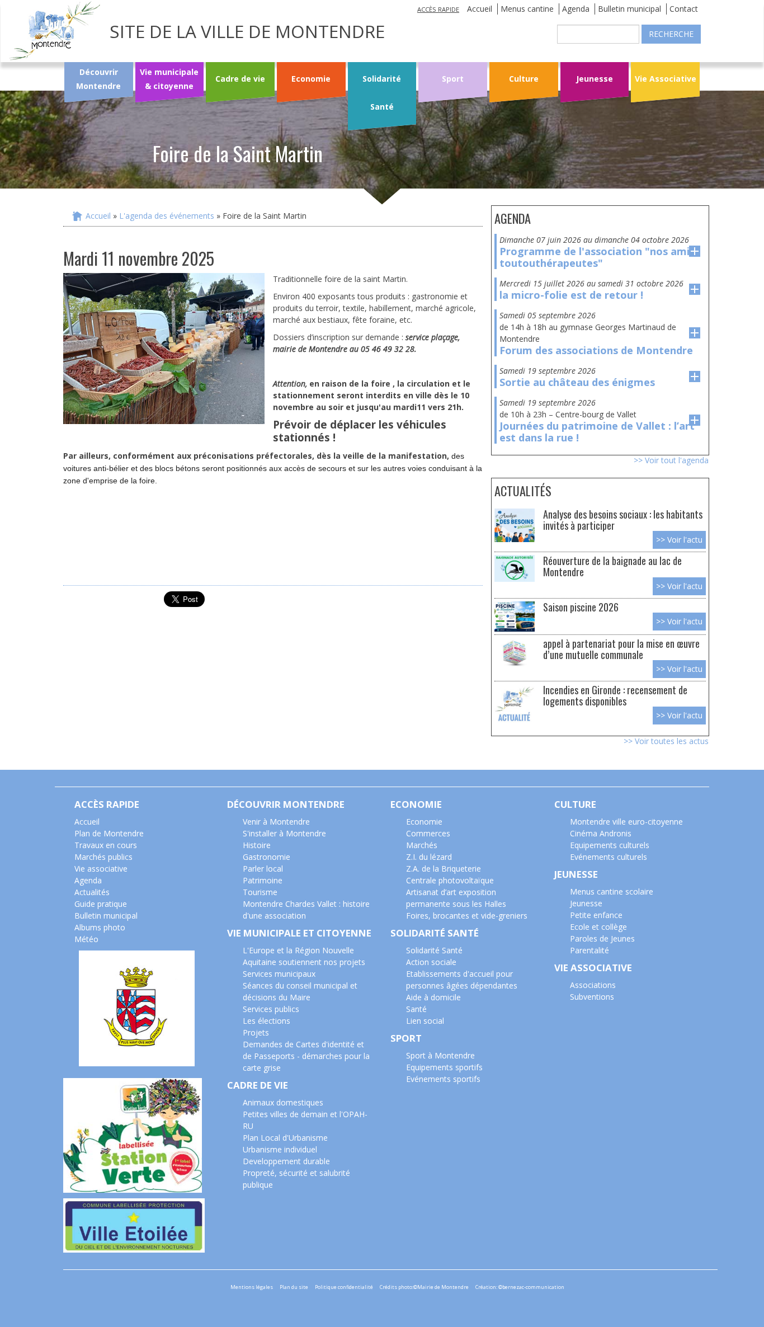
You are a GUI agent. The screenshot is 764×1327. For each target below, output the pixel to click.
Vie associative (101, 868)
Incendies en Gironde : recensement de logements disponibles (615, 695)
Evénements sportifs (443, 1079)
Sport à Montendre (440, 1055)
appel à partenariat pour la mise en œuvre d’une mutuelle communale (621, 649)
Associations (593, 985)
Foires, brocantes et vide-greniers (466, 915)
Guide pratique (100, 903)
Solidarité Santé (381, 92)
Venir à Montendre (276, 821)
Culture (524, 78)
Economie (311, 78)
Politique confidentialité (344, 1287)
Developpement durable (286, 1161)
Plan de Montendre (109, 833)
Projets (256, 1032)
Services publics (271, 1009)
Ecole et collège (598, 926)
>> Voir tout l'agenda (671, 460)
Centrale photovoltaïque (450, 880)
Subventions (592, 996)
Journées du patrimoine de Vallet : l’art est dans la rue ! (597, 431)
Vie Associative (665, 78)
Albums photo (99, 927)
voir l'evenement (694, 251)
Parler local (263, 868)
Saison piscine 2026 (581, 606)
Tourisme (260, 892)
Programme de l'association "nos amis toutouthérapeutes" (597, 257)
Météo (86, 939)
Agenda (575, 8)
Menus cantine (527, 8)
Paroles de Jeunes (602, 938)
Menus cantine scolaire (611, 891)
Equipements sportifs (444, 1067)
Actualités (92, 892)
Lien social (425, 1020)
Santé (416, 1009)
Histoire (257, 845)
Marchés (421, 845)
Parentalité (589, 950)
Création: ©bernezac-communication (519, 1287)
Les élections (266, 1020)
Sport (453, 78)
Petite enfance (596, 915)
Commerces (428, 833)
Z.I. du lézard (429, 856)
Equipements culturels (609, 845)
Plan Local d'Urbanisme (285, 1137)
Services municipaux (279, 973)
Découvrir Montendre (98, 79)
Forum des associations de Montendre (596, 350)
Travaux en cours (105, 845)
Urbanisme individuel (280, 1149)
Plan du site (294, 1287)
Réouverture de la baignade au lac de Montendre (612, 566)
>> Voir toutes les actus (666, 741)
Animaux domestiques (283, 1102)
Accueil (479, 8)
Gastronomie (266, 856)
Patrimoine (262, 880)
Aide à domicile (433, 997)
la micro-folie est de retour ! (571, 295)
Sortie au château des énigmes (577, 382)
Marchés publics (103, 856)
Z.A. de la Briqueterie (443, 868)
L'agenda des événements (166, 215)
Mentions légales (251, 1287)
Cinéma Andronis (600, 833)
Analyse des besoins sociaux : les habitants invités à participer (622, 519)
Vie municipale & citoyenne (169, 79)
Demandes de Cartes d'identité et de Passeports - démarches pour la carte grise (306, 1056)
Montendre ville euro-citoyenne (626, 821)
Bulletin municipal (629, 8)
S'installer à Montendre (284, 833)
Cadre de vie (240, 78)
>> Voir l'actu (679, 539)
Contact (683, 8)
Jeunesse (594, 78)
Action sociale (431, 962)
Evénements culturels (608, 856)
